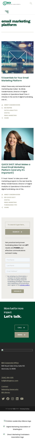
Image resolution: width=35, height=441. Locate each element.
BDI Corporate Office (10, 363)
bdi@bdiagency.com (9, 381)
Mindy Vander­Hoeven (12, 105)
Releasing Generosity (9, 389)
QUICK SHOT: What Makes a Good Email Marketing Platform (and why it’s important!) (15, 168)
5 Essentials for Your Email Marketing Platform (15, 79)
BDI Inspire (8, 108)
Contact (4, 386)
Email (20, 335)
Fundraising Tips (10, 205)
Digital (7, 113)
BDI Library (5, 392)
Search (16, 232)
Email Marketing (10, 115)
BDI (14, 409)
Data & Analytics (10, 110)
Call (20, 327)
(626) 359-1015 (7, 378)
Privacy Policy (24, 409)
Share (6, 118)
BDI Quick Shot (10, 197)
